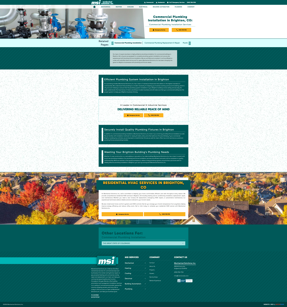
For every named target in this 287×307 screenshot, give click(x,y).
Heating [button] (119, 7)
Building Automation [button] (161, 7)
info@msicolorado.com (181, 276)
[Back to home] (102, 2)
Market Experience (155, 280)
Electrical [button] (143, 7)
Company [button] (191, 7)
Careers (151, 273)
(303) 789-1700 (178, 272)
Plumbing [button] (178, 7)
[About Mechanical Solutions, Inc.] (106, 261)
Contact (152, 263)
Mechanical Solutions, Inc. (185, 263)
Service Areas (153, 277)
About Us (152, 266)
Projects (152, 270)
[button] (176, 2)
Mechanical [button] (105, 7)
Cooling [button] (130, 7)
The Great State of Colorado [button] (116, 243)
